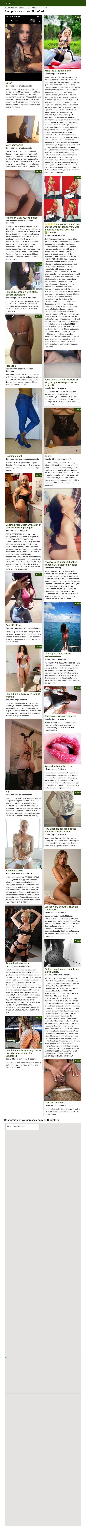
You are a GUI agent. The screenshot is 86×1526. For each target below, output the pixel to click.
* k (7, 791)
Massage (11, 365)
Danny (48, 456)
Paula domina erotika (17, 963)
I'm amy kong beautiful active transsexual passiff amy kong (60, 563)
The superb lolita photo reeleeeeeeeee (57, 655)
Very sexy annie (14, 145)
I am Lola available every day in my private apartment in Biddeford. (23, 1053)
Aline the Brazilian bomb (57, 70)
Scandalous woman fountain (60, 716)
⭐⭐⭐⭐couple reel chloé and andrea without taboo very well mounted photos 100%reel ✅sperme (62, 228)
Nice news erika (14, 870)
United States (24, 8)
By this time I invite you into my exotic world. (62, 970)
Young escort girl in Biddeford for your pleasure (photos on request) (61, 382)
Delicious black (14, 456)
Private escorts (11, 8)
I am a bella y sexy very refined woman (23, 695)
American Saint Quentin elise (22, 217)
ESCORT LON (10, 3)
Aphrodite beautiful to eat (58, 766)
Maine (34, 8)
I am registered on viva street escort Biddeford (22, 293)
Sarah (9, 82)
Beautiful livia (13, 625)
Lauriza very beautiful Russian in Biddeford (61, 908)
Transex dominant (54, 1102)
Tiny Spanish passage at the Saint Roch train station (60, 830)
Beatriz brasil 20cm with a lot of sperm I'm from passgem (23, 526)
